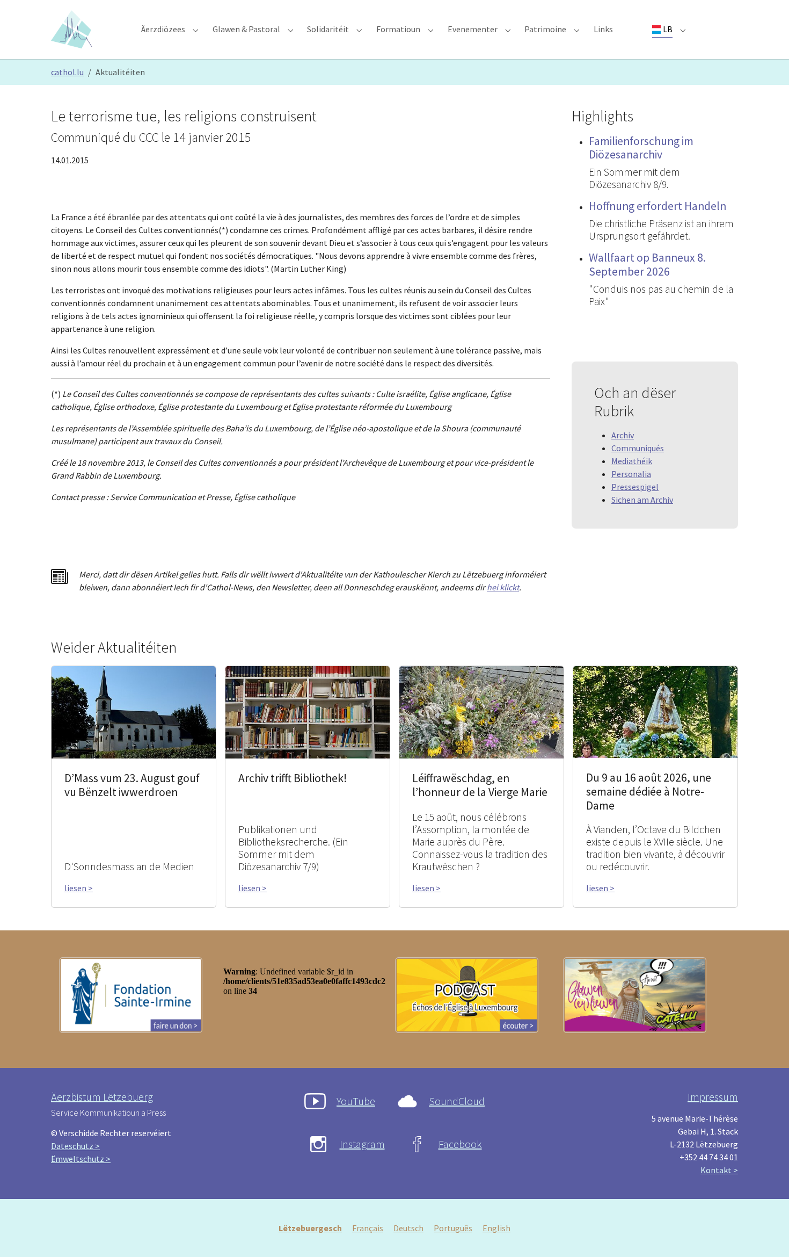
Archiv (622, 435)
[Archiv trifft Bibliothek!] (307, 711)
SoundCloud (457, 1101)
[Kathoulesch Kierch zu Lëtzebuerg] (73, 29)
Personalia (631, 473)
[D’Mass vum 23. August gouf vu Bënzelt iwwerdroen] (134, 711)
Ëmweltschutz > (81, 1158)
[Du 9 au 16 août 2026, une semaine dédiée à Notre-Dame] (655, 711)
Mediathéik (631, 461)
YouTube (356, 1101)
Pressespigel (635, 486)
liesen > (78, 888)
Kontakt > (719, 1170)
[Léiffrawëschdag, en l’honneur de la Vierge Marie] (481, 711)
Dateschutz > (75, 1145)
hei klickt (503, 587)
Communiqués (637, 448)
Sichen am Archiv (642, 499)
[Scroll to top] (765, 1233)
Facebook (460, 1144)
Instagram (362, 1144)
